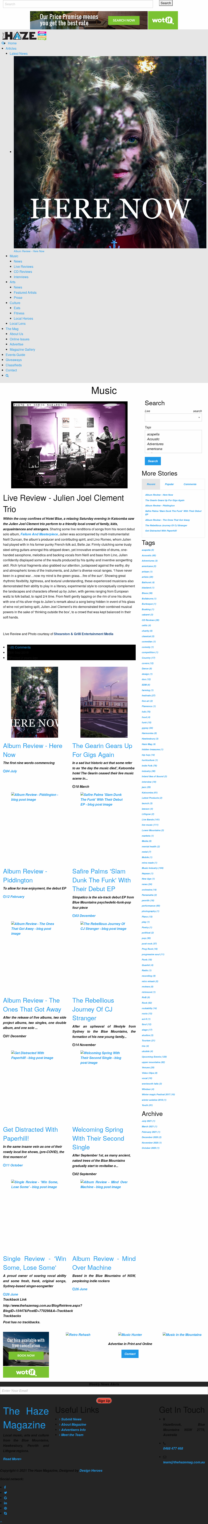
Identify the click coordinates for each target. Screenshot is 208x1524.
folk (146, 711)
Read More (11, 1458)
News (18, 261)
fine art (147, 700)
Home (12, 43)
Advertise (16, 344)
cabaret (147, 614)
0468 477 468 (173, 1448)
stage (147, 1029)
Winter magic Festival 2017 (158, 1094)
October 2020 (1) (150, 1147)
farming (148, 690)
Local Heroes (23, 318)
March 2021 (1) (149, 1126)
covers (148, 663)
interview (149, 781)
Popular (169, 484)
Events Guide (15, 354)
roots (147, 1013)
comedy (148, 646)
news (147, 884)
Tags (148, 427)
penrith (148, 900)
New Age (148, 878)
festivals (148, 695)
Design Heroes (90, 1470)
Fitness (19, 313)
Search (153, 461)
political (148, 932)
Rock (147, 1002)
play (146, 921)
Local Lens (18, 323)
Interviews (21, 276)
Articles (11, 48)
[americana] (172, 448)
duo (146, 679)
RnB (146, 997)
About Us (16, 333)
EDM (146, 684)
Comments (190, 484)
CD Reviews (23, 271)
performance (151, 905)
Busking (148, 609)
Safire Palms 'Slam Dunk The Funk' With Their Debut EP (101, 879)
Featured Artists (25, 292)
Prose (18, 297)
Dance (147, 668)
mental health (151, 846)
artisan (147, 571)
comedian (149, 641)
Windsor (148, 1089)
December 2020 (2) (151, 1137)
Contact (11, 370)
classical (148, 636)
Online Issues (19, 339)
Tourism (148, 1040)
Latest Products (152, 797)
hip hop (148, 754)
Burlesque (149, 603)
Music (14, 256)
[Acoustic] (172, 439)
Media (147, 840)
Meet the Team (71, 1434)
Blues (147, 593)
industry (148, 771)
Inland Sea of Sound (154, 776)
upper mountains (153, 1062)
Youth (147, 1105)
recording (149, 975)
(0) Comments (20, 647)
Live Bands (151, 819)
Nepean (147, 873)
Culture (15, 302)
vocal (147, 1078)
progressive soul (153, 954)
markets (148, 835)
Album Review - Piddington (25, 875)
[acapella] (172, 434)
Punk (147, 959)
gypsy (147, 727)
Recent (151, 484)
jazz (146, 787)
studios (147, 1035)
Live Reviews (23, 266)
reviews (147, 986)
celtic (146, 625)
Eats (17, 307)
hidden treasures (152, 749)
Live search (173, 411)
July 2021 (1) (148, 1120)
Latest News (19, 53)
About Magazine (73, 1424)
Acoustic (149, 555)
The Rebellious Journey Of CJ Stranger (93, 1008)
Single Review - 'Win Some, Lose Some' (34, 1262)
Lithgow (148, 814)
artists (147, 576)
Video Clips (149, 1072)
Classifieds (14, 365)
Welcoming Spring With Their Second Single (98, 1137)
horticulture (150, 760)
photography (150, 911)
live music (150, 824)
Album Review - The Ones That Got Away (32, 1004)
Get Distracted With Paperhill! (30, 1133)
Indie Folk (149, 765)
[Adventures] (172, 444)
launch (147, 803)
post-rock (149, 943)
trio (145, 1045)
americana (149, 566)
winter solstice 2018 (154, 1099)
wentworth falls (152, 1083)
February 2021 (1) (151, 1131)
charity (147, 630)
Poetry (147, 927)
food (146, 717)
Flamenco (149, 706)
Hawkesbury (150, 738)
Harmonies (149, 733)
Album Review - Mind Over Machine (103, 1262)
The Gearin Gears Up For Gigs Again (102, 750)
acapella (148, 549)
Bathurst (148, 582)
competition (150, 652)
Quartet (147, 965)
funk (146, 722)
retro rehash (150, 981)
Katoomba (150, 792)
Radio (147, 970)
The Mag (12, 328)
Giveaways (14, 359)
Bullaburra (149, 598)
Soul (146, 1024)
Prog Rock (150, 948)
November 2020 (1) (152, 1142)
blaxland (148, 587)
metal (146, 851)
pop (146, 938)
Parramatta (149, 894)
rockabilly (149, 1008)
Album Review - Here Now (32, 750)
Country (148, 657)
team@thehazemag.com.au (184, 1462)
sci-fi (146, 1018)
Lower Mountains (153, 830)
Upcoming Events (154, 1056)
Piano (147, 916)
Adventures (150, 560)
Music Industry (153, 867)
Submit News (70, 1419)
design (147, 673)
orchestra (149, 889)
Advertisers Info (73, 1429)
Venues (148, 1067)
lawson (147, 808)
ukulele (147, 1051)
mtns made (149, 862)
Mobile (147, 857)
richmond (149, 991)
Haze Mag (149, 744)
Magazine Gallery (22, 349)
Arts (12, 282)
